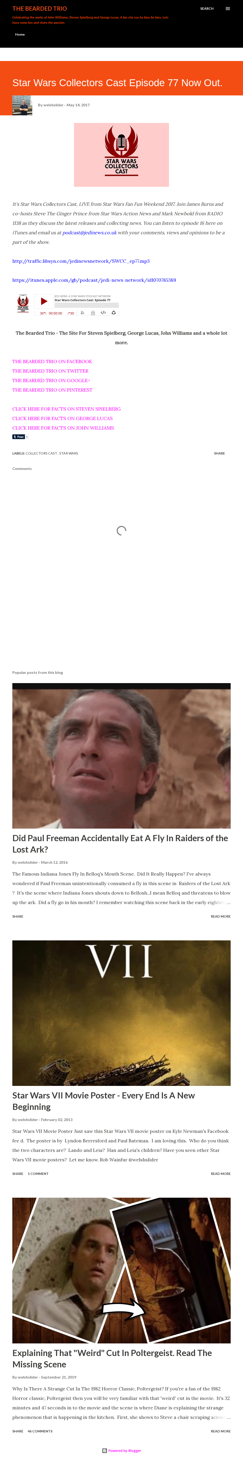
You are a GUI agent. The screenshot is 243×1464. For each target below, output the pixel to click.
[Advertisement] (121, 629)
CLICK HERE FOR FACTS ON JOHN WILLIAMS (63, 428)
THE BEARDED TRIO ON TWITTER (50, 371)
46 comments (40, 1431)
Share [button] (219, 453)
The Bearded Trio (39, 8)
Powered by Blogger (124, 1450)
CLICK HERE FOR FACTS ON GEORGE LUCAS (62, 418)
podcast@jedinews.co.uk (89, 232)
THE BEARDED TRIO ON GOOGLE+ (51, 380)
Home (20, 34)
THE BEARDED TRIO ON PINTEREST (52, 390)
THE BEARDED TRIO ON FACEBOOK (52, 361)
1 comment (38, 1174)
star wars (68, 453)
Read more (221, 916)
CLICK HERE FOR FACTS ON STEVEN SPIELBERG (66, 409)
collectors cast (42, 453)
